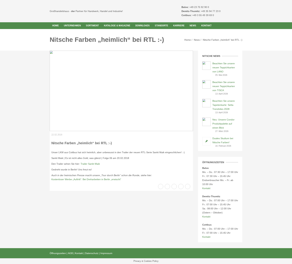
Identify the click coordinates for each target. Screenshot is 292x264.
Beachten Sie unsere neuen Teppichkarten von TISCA (223, 86)
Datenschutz (91, 253)
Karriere (179, 25)
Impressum (106, 253)
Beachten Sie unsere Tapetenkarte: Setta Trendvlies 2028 (223, 105)
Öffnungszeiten (58, 253)
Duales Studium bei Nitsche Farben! (222, 140)
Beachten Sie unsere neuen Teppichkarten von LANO (223, 67)
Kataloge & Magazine (117, 25)
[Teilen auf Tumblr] (187, 186)
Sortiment (92, 25)
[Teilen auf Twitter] (167, 186)
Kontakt (206, 25)
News (193, 25)
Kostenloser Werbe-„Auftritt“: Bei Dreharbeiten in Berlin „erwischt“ (86, 179)
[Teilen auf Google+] (174, 186)
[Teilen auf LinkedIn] (181, 186)
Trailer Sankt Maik (90, 163)
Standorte (161, 25)
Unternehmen (72, 25)
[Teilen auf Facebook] (160, 186)
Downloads (142, 25)
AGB (70, 253)
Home (55, 25)
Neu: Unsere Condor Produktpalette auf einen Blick (223, 123)
